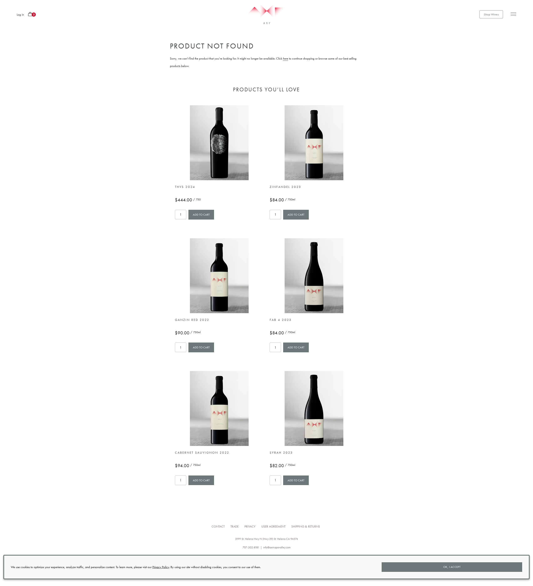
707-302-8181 (251, 547)
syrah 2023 (281, 453)
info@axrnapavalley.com (277, 547)
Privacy (249, 526)
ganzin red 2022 (192, 320)
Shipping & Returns (305, 526)
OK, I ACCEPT (452, 567)
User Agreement (273, 526)
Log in (20, 14)
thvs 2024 (185, 187)
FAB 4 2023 (281, 320)
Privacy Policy (160, 567)
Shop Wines (491, 14)
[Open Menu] (512, 14)
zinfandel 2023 (285, 187)
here (285, 58)
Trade (234, 526)
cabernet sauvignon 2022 (202, 453)
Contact (218, 526)
